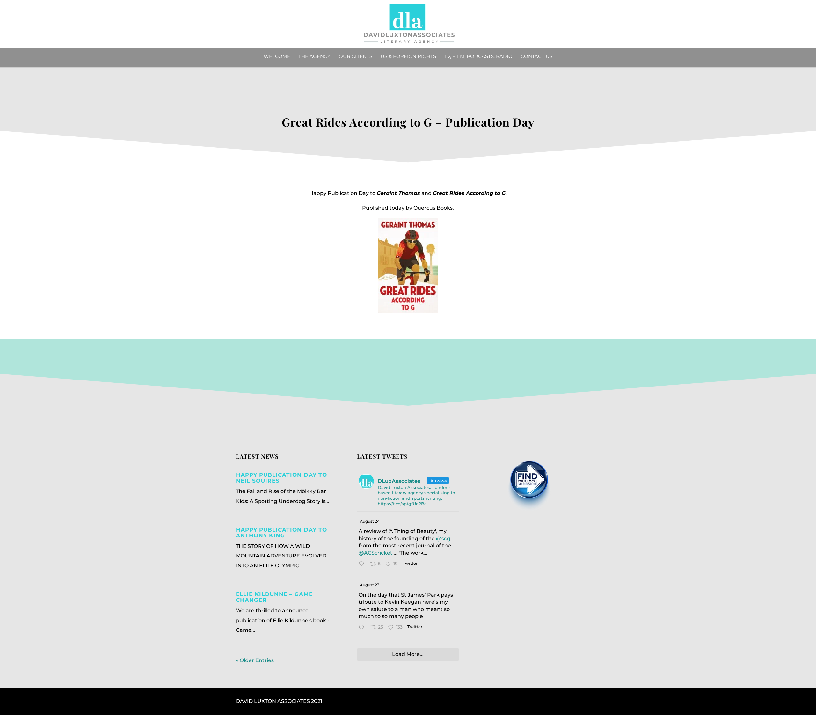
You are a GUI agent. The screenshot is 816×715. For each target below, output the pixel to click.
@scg (443, 538)
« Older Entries (255, 660)
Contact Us (536, 56)
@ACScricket (375, 553)
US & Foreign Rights (408, 56)
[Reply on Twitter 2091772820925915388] (363, 564)
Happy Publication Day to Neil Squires (281, 478)
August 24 (370, 521)
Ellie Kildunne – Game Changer (274, 597)
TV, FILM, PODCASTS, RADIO (478, 56)
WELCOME (277, 56)
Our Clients (355, 56)
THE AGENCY (314, 56)
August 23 (369, 584)
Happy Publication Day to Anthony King (281, 533)
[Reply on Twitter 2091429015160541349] (363, 628)
